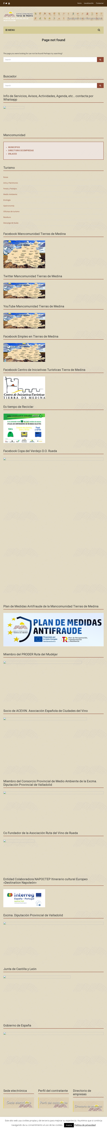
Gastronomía (8, 205)
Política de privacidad (85, 1125)
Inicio (79, 3)
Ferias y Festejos (10, 188)
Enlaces (12, 154)
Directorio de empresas (21, 150)
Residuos (7, 217)
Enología (6, 200)
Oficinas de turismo (11, 211)
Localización (88, 3)
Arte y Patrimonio (10, 183)
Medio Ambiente (10, 194)
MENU (11, 30)
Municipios (14, 147)
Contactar (100, 3)
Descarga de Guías (10, 223)
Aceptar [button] (69, 1125)
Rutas (5, 177)
